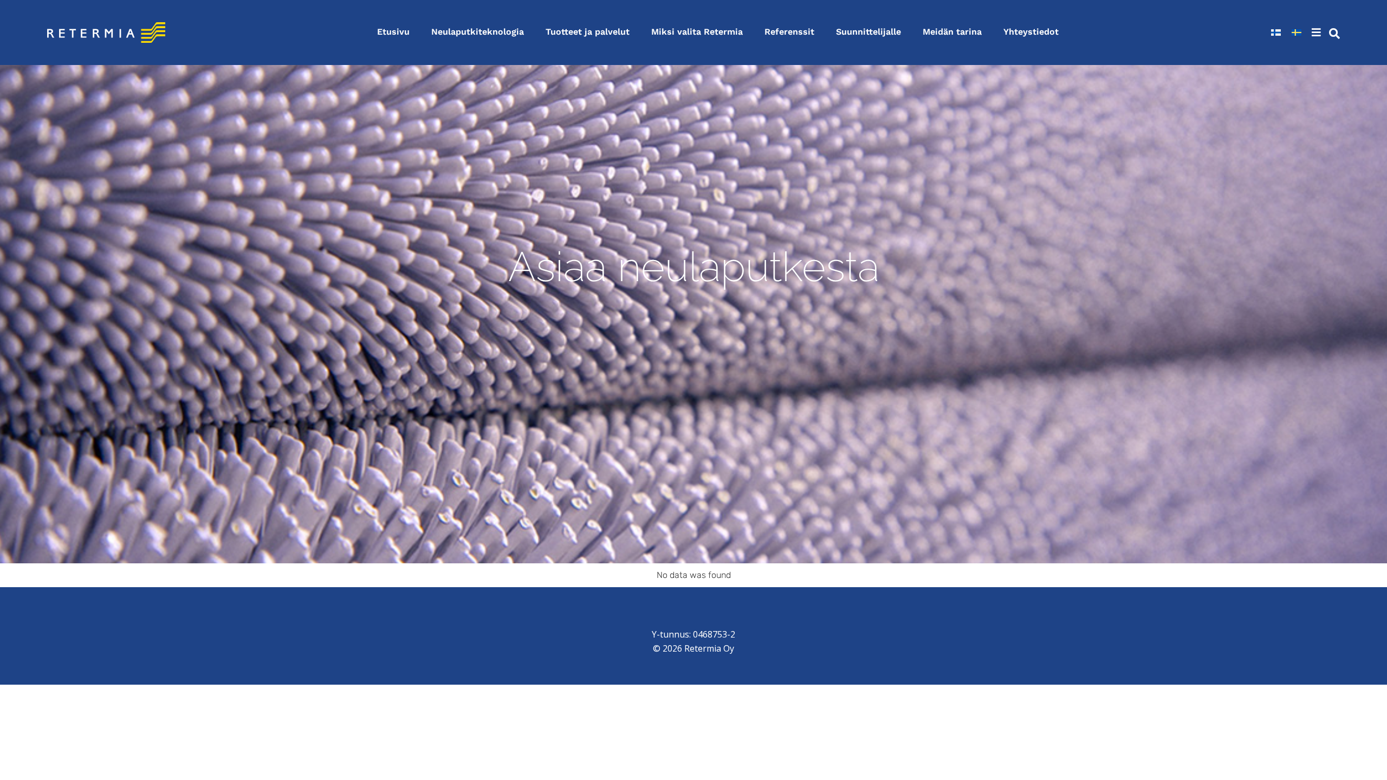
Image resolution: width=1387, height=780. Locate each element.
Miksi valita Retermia (697, 32)
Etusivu (393, 32)
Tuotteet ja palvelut (588, 32)
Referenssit (789, 32)
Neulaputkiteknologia (477, 32)
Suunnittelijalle (868, 32)
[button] (1317, 32)
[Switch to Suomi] (1276, 32)
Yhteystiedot (1031, 32)
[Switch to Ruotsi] (1296, 32)
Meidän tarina (952, 32)
